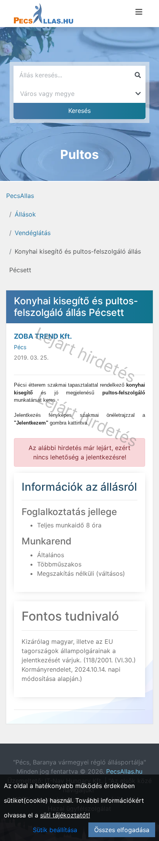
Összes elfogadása (121, 830)
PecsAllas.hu (124, 771)
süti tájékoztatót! (65, 815)
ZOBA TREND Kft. (43, 336)
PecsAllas (20, 196)
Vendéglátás (33, 233)
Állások (25, 214)
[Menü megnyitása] (138, 11)
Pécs (20, 347)
